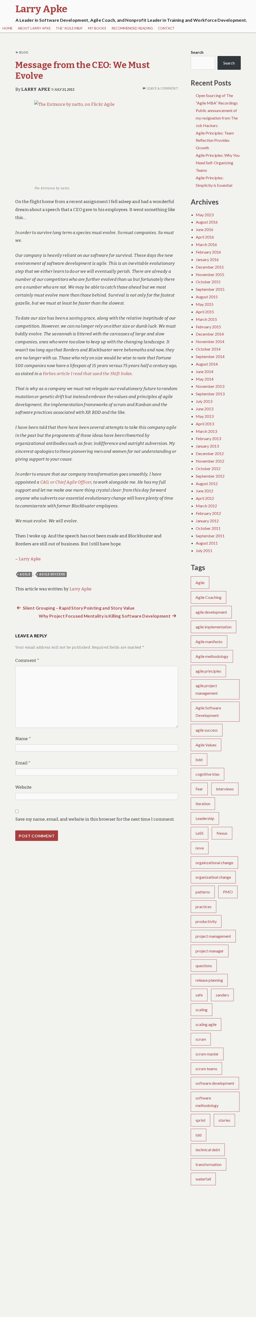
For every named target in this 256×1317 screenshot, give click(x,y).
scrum (201, 1039)
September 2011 (210, 535)
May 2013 (205, 416)
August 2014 (207, 364)
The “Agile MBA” (69, 28)
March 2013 (206, 431)
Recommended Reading (132, 28)
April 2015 (205, 311)
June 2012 (204, 490)
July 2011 (204, 550)
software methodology (207, 1101)
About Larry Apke (34, 28)
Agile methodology (212, 656)
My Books (97, 28)
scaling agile (206, 1024)
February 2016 (208, 252)
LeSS (200, 833)
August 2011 (207, 543)
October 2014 (208, 349)
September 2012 (210, 476)
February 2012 (208, 513)
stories (224, 1120)
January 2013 (207, 446)
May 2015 (205, 304)
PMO (228, 891)
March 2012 (206, 505)
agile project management (207, 689)
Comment (27, 660)
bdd (199, 759)
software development (215, 1083)
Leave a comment (162, 88)
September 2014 (210, 356)
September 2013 (210, 393)
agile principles (208, 671)
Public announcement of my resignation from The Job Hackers (217, 118)
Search (197, 52)
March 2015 (206, 319)
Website (23, 787)
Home (7, 28)
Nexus (222, 833)
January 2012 (207, 520)
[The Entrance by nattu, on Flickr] (96, 142)
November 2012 (210, 461)
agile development (211, 612)
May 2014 (205, 379)
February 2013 (208, 438)
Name (23, 738)
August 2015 (207, 296)
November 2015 (210, 274)
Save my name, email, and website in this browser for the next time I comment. (94, 819)
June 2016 (204, 229)
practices (204, 906)
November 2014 (210, 341)
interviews (225, 788)
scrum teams (206, 1068)
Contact (166, 28)
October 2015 (208, 281)
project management (213, 936)
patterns (203, 891)
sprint (201, 1120)
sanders (222, 994)
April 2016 (205, 237)
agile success (52, 574)
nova (200, 847)
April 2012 (205, 498)
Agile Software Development (208, 711)
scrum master (207, 1053)
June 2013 (204, 408)
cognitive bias (208, 774)
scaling (202, 1009)
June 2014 (204, 371)
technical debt (208, 1149)
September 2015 (210, 289)
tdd (199, 1134)
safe (199, 994)
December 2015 (210, 267)
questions (204, 965)
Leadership (205, 818)
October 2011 (208, 528)
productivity (206, 921)
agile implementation (214, 626)
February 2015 (208, 326)
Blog (23, 52)
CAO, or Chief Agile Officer (66, 482)
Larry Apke (35, 89)
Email (22, 763)
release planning (209, 980)
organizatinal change (213, 877)
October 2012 (208, 468)
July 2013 (204, 401)
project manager (210, 950)
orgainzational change (214, 862)
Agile (25, 574)
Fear (199, 788)
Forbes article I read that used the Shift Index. (87, 373)
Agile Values (206, 744)
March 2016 (206, 244)
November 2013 (210, 386)
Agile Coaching (209, 597)
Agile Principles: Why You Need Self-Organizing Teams (218, 163)
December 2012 (210, 453)
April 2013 (205, 423)
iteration (203, 803)
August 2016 (207, 222)
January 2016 (207, 259)
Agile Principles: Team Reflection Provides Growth (215, 140)
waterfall (203, 1178)
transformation (209, 1164)
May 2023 (205, 214)
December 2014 (210, 334)
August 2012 (207, 483)
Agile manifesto (209, 641)
